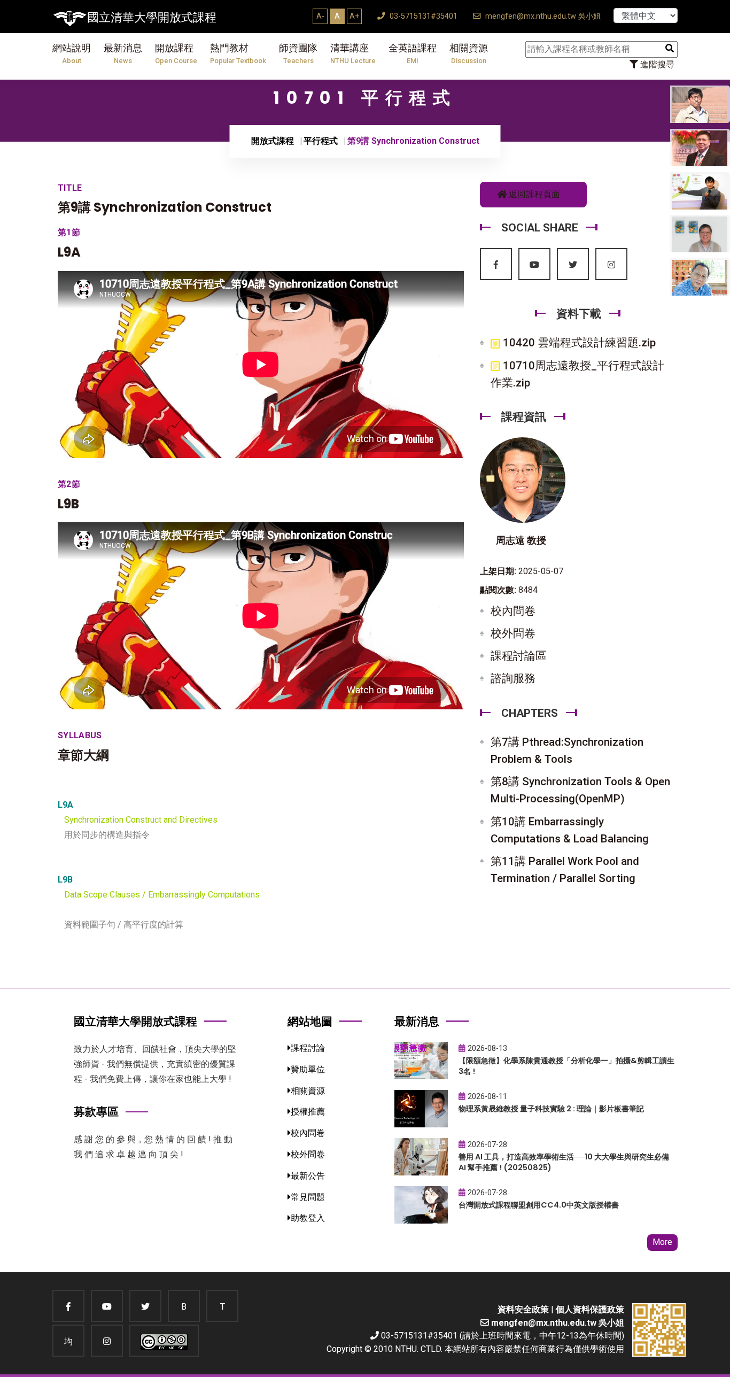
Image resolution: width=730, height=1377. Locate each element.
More (662, 1242)
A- (320, 16)
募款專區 (96, 1111)
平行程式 (321, 141)
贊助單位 (308, 1069)
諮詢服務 (513, 678)
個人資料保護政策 (590, 1309)
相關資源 (468, 54)
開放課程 (176, 54)
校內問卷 (513, 611)
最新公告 (308, 1176)
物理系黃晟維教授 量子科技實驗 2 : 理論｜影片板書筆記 (551, 1108)
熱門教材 (238, 54)
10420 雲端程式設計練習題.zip (578, 342)
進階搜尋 (656, 64)
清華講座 (353, 54)
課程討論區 (519, 655)
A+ (354, 16)
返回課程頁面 (533, 194)
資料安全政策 (523, 1309)
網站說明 (71, 54)
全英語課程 (413, 54)
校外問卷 (513, 633)
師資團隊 (298, 54)
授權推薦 (308, 1112)
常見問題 (308, 1197)
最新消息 (123, 54)
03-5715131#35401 (422, 16)
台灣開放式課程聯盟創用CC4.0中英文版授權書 (539, 1205)
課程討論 (308, 1048)
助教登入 (308, 1218)
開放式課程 (272, 141)
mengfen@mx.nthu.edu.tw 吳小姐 (542, 16)
